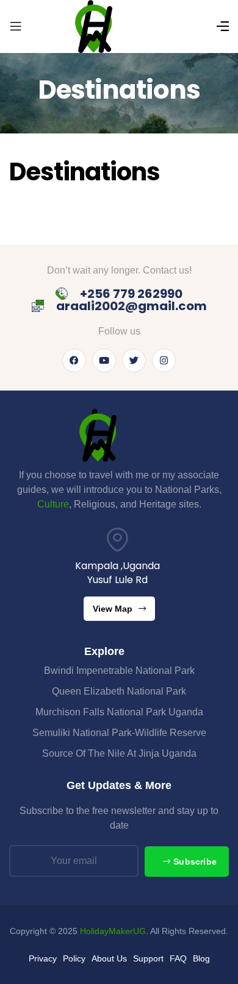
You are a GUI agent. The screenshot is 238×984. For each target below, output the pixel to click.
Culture (53, 504)
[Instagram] (164, 360)
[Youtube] (104, 360)
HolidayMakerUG (113, 931)
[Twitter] (134, 360)
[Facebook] (74, 360)
